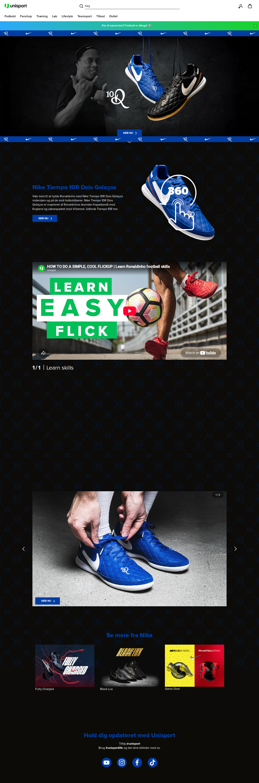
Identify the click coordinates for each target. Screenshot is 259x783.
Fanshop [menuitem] (26, 16)
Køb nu (128, 133)
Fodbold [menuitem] (10, 16)
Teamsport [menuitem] (85, 16)
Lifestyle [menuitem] (67, 16)
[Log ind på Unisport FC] (240, 6)
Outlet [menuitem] (113, 16)
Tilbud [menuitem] (100, 16)
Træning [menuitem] (42, 16)
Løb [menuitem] (54, 16)
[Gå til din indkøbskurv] (249, 6)
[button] (178, 202)
